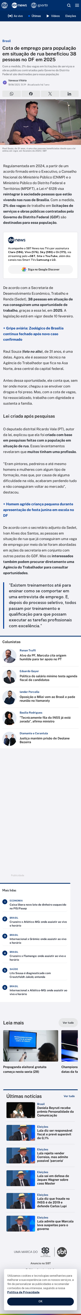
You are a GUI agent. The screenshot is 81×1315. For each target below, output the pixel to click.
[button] (30, 1055)
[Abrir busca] (69, 5)
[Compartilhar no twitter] (50, 94)
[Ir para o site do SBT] (62, 1252)
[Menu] (77, 5)
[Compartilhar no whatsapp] (11, 94)
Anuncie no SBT (40, 1263)
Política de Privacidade (23, 1292)
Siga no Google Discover (44, 269)
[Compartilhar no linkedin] (69, 94)
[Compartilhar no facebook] (31, 94)
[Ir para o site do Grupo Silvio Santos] (34, 1252)
